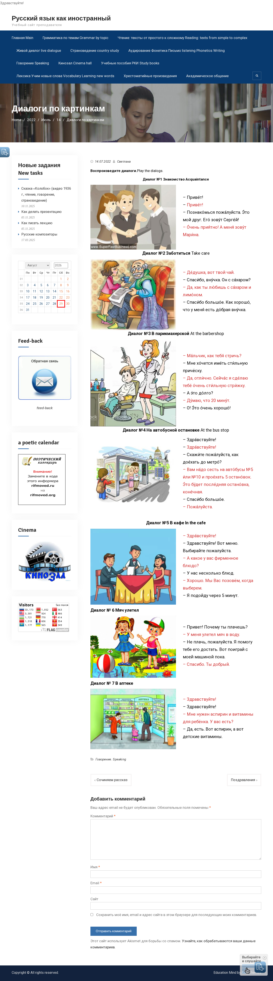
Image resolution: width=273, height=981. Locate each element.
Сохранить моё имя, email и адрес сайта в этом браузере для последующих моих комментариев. (176, 915)
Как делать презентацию (41, 212)
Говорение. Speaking (111, 759)
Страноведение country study (94, 50)
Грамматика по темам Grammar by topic (75, 38)
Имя (95, 867)
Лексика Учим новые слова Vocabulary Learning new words (65, 76)
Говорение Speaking (32, 63)
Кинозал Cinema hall (75, 63)
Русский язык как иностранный (61, 18)
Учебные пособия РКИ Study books (130, 63)
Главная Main (22, 38)
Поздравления (243, 780)
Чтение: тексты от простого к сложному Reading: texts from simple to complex (182, 38)
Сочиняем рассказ (112, 780)
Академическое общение (207, 76)
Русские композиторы (39, 234)
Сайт (94, 899)
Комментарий (103, 816)
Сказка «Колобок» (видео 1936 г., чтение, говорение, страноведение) (46, 194)
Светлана (124, 161)
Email (96, 883)
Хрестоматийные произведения (150, 76)
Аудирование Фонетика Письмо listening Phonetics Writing (176, 50)
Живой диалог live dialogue (38, 50)
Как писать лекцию (36, 223)
